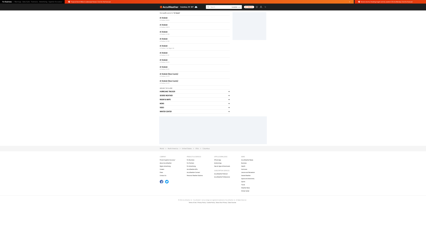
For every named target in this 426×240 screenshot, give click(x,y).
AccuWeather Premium (221, 174)
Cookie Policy (211, 202)
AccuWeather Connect (193, 172)
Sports (243, 182)
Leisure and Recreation (248, 172)
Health (243, 166)
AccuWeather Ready (247, 160)
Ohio (197, 149)
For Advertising (191, 166)
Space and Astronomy (247, 179)
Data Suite (26, 2)
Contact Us (163, 175)
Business (244, 163)
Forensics (34, 2)
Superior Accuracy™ (55, 2)
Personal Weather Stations (195, 175)
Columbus (206, 149)
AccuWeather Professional (222, 177)
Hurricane (244, 169)
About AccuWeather (166, 163)
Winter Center (245, 191)
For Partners (190, 163)
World (162, 149)
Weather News (245, 188)
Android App (218, 163)
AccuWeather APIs (192, 169)
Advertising (43, 2)
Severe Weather (245, 175)
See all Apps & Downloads (222, 166)
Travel (243, 185)
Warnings (17, 2)
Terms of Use (193, 202)
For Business (7, 2)
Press (161, 172)
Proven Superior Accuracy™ (167, 160)
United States (187, 149)
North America (173, 149)
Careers (162, 169)
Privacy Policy (201, 202)
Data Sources (232, 202)
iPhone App (217, 160)
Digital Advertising (165, 166)
